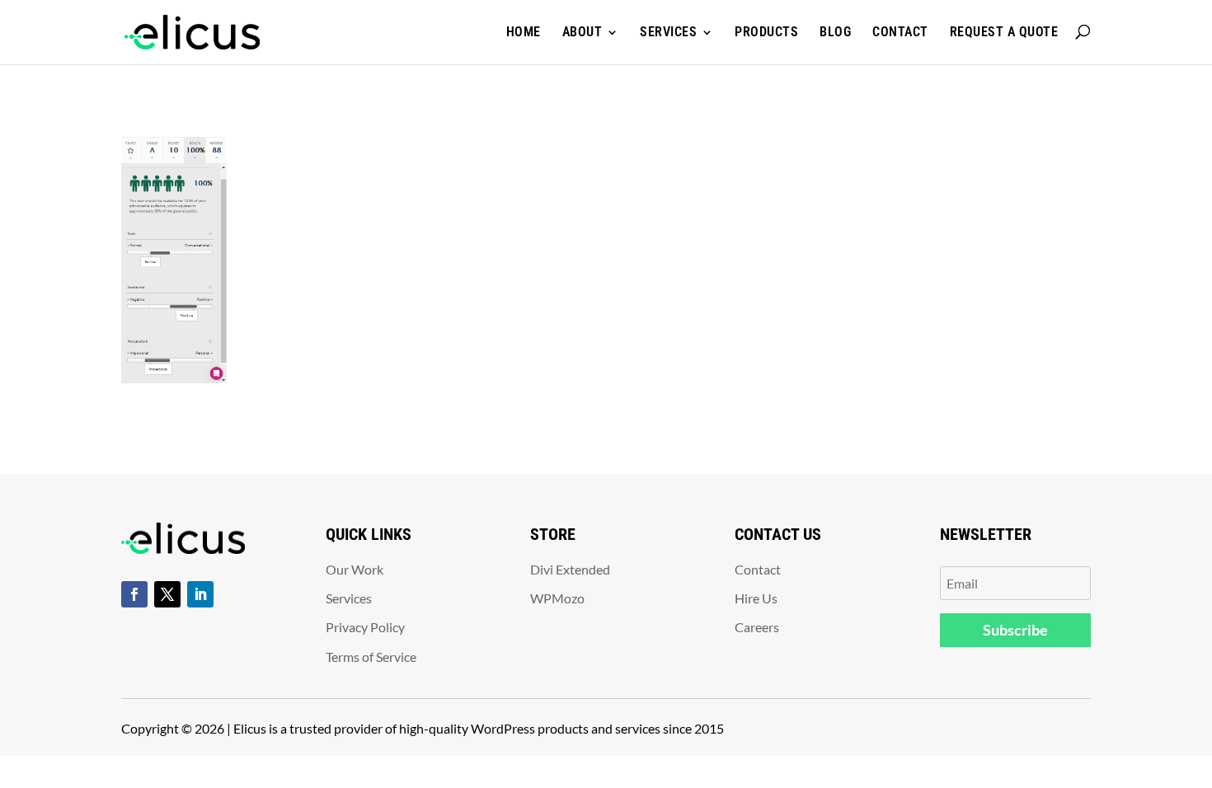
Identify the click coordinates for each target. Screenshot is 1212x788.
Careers (757, 627)
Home (523, 32)
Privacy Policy (365, 627)
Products (766, 32)
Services (668, 32)
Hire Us (756, 598)
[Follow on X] (167, 594)
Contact (900, 32)
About (582, 32)
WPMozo (557, 598)
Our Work (354, 569)
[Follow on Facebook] (134, 594)
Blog (835, 32)
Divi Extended (570, 569)
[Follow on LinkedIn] (200, 594)
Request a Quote (1004, 32)
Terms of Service (371, 656)
